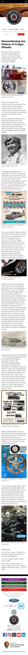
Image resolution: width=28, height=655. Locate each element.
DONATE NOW (14, 579)
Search (21, 34)
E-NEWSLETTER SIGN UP (14, 586)
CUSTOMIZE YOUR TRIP (14, 583)
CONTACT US (14, 590)
